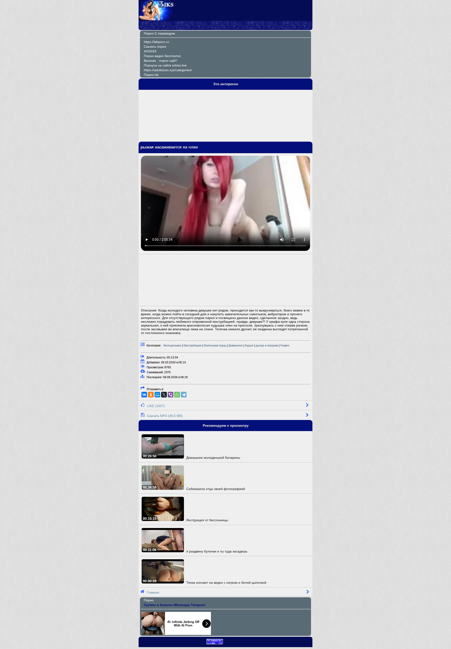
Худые (249, 345)
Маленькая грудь (215, 345)
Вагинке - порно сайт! (160, 60)
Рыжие (284, 345)
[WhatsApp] (177, 394)
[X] (164, 394)
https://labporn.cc (156, 42)
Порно (149, 600)
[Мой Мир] (157, 394)
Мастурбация (192, 345)
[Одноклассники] (151, 394)
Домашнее (235, 345)
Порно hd (151, 75)
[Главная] (156, 19)
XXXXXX (150, 51)
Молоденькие (172, 345)
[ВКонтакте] (144, 394)
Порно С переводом (159, 33)
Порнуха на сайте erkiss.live (165, 65)
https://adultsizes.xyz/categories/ (168, 70)
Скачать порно (155, 46)
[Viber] (170, 394)
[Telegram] (184, 394)
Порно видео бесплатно (162, 56)
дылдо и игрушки (267, 345)
